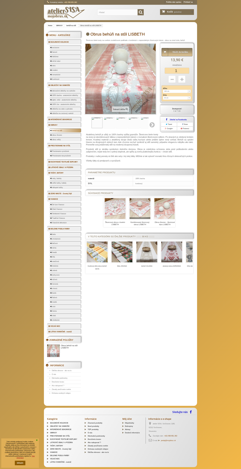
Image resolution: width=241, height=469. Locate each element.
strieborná (55, 320)
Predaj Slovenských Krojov (77, 405)
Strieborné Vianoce (59, 214)
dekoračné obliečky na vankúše (63, 91)
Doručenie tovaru (57, 382)
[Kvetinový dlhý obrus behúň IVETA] (97, 252)
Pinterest (185, 128)
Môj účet (127, 418)
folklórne (55, 57)
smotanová (56, 239)
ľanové (54, 52)
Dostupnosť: (177, 109)
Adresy (127, 429)
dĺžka (165, 88)
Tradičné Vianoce (58, 218)
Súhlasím (20, 463)
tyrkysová (55, 275)
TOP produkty (93, 429)
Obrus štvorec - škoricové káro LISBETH (165, 223)
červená (55, 284)
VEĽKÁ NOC (55, 326)
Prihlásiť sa (188, 2)
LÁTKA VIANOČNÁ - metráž (61, 332)
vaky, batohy (57, 178)
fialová (54, 297)
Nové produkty (93, 426)
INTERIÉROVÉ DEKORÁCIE (61, 119)
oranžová (55, 261)
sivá (53, 306)
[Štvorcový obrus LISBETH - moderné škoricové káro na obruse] (165, 208)
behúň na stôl (57, 130)
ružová (54, 279)
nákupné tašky (57, 187)
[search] (141, 12)
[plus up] (182, 79)
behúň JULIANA (146, 266)
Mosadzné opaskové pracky (99, 405)
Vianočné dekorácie (59, 223)
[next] (189, 257)
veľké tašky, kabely (59, 183)
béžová (54, 243)
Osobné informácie (132, 433)
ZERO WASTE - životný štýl (61, 194)
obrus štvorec (57, 135)
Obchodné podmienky (59, 378)
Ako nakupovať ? (57, 386)
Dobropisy (129, 426)
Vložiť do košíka (180, 52)
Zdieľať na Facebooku (178, 120)
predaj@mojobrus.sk (168, 440)
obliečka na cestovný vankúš (62, 113)
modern (55, 70)
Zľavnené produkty (94, 423)
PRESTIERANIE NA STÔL (60, 146)
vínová (54, 288)
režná (54, 248)
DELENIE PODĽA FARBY (60, 229)
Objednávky (129, 423)
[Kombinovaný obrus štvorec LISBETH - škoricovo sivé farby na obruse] (140, 208)
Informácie (57, 365)
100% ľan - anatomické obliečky (64, 104)
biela (54, 234)
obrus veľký (56, 139)
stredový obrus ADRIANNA (172, 266)
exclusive (55, 48)
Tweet (169, 124)
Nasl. (152, 125)
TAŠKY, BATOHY (57, 173)
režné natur (56, 61)
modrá (54, 302)
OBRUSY (53, 125)
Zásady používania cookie (61, 389)
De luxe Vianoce (58, 205)
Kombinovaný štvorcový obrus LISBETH (140, 223)
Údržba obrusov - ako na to (61, 370)
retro (53, 66)
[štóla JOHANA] (122, 252)
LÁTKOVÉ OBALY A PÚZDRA (61, 167)
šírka (165, 95)
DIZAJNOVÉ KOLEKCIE (59, 42)
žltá (53, 257)
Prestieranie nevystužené (61, 156)
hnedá (54, 252)
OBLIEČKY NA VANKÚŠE (60, 85)
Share (185, 124)
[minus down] (172, 79)
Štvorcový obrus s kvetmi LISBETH (115, 223)
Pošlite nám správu (173, 2)
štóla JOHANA (122, 266)
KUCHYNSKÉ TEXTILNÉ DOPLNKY (64, 162)
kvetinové (55, 79)
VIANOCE (54, 199)
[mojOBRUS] (70, 12)
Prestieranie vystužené (60, 151)
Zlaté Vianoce (57, 209)
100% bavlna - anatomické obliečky (65, 95)
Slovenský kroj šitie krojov (57, 405)
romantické (56, 75)
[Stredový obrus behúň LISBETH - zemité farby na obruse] (97, 122)
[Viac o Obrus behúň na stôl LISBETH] (53, 350)
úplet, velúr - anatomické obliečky (64, 100)
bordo (54, 293)
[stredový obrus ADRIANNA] (172, 252)
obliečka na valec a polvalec (62, 109)
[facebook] (191, 411)
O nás (53, 374)
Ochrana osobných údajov (61, 393)
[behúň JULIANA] (147, 252)
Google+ (169, 128)
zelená (54, 270)
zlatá (54, 315)
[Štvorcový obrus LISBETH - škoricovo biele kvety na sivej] (115, 208)
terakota (55, 266)
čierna (54, 311)
